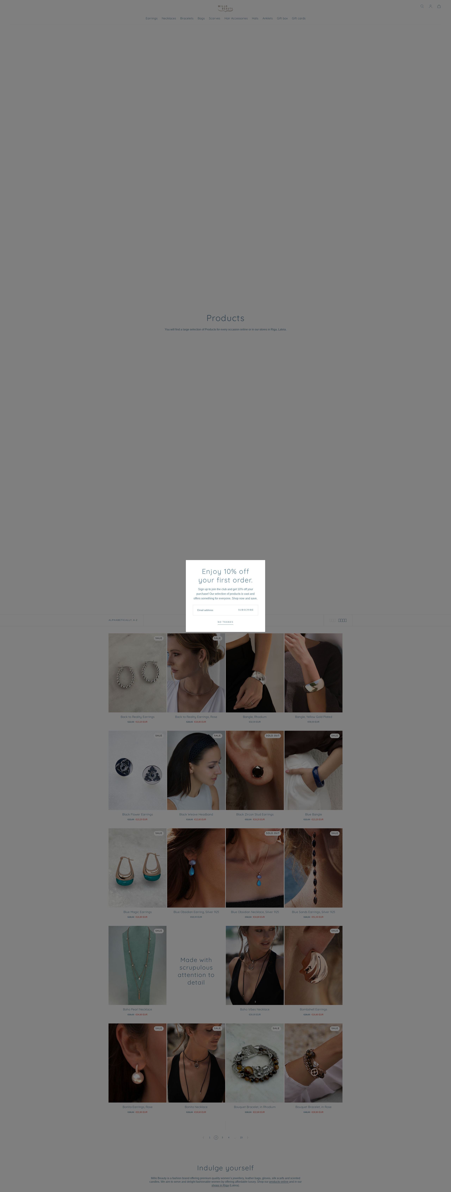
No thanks (225, 622)
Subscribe (246, 610)
